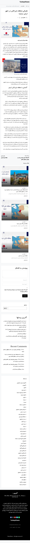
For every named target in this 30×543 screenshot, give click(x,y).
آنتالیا (25, 387)
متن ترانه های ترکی (22, 462)
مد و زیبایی (23, 467)
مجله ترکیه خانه (23, 465)
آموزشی (24, 385)
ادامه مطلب (26, 228)
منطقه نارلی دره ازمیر (23, 255)
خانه (26, 6)
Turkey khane (21, 359)
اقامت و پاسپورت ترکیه (21, 392)
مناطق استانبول (23, 477)
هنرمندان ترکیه (23, 484)
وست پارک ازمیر (16, 149)
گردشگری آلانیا (23, 445)
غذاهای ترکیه (23, 433)
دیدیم (24, 426)
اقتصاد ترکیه (23, 395)
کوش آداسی (23, 443)
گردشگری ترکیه (23, 455)
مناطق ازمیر (22, 6)
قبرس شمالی (23, 436)
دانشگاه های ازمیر (22, 416)
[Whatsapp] (19, 517)
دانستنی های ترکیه (22, 414)
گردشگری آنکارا (23, 448)
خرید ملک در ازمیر (17, 54)
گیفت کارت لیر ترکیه (22, 458)
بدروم (24, 399)
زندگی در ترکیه (23, 429)
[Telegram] (17, 517)
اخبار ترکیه (24, 390)
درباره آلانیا (24, 421)
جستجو (25, 305)
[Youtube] (15, 517)
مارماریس (24, 460)
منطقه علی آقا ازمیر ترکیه (22, 223)
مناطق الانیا (24, 479)
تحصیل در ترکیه (23, 404)
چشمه (24, 407)
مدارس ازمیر (23, 470)
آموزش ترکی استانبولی (21, 383)
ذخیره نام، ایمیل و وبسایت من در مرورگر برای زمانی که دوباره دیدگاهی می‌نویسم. (16, 290)
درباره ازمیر (23, 424)
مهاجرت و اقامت (23, 482)
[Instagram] (13, 517)
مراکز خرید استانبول (22, 472)
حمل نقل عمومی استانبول (21, 409)
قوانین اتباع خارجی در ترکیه (20, 438)
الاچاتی (24, 397)
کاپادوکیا (24, 441)
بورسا (25, 402)
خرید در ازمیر (23, 412)
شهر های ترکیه (23, 431)
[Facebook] (11, 517)
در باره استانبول (23, 419)
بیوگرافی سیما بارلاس (21, 333)
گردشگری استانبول (22, 453)
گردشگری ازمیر (23, 450)
